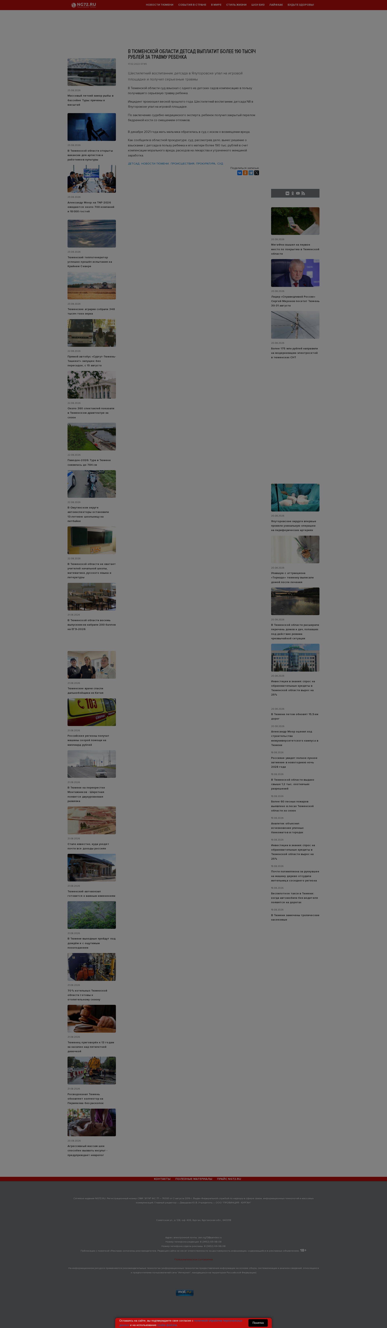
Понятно (258, 1322)
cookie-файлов (167, 1325)
